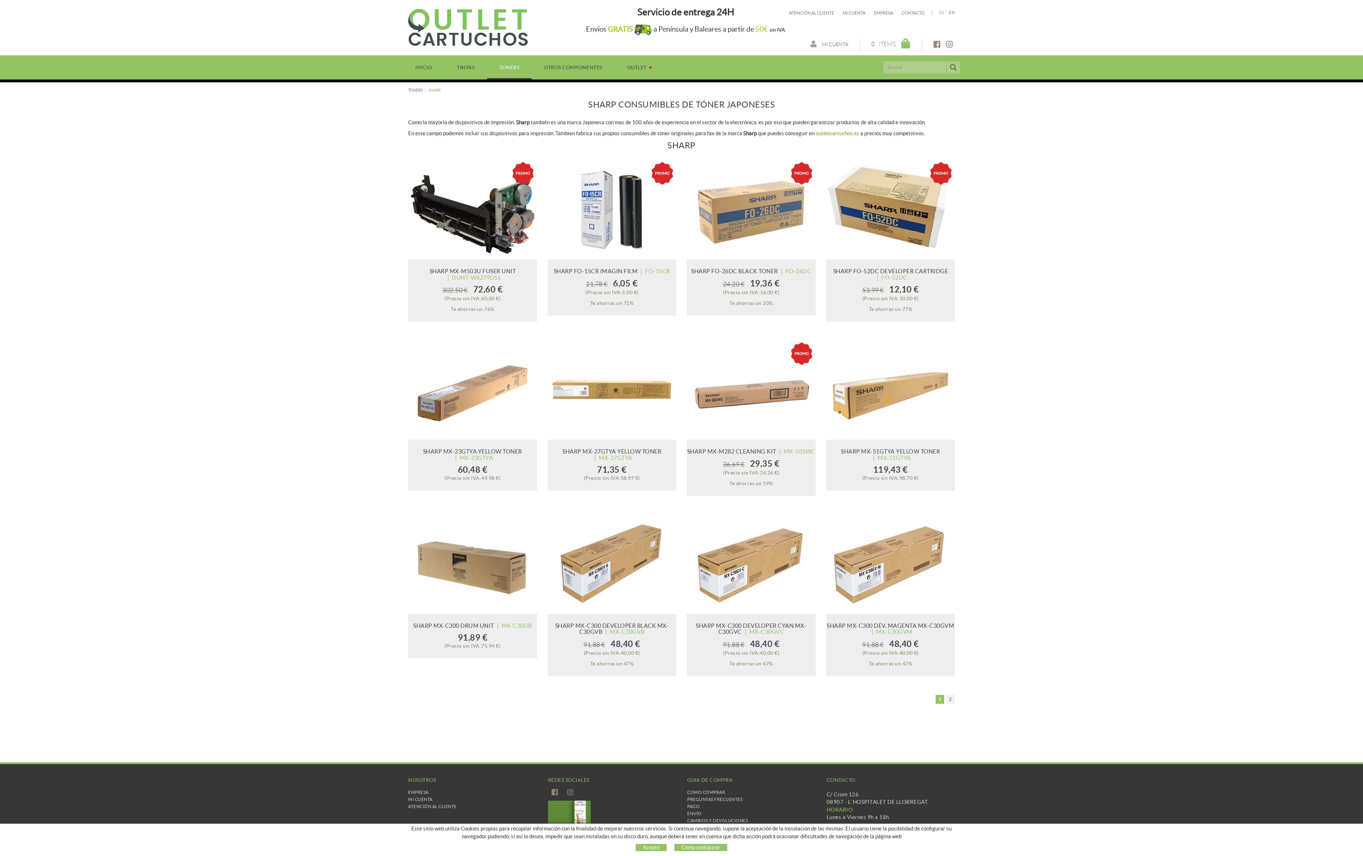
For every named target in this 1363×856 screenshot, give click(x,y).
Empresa (883, 13)
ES (941, 12)
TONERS (415, 90)
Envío (694, 813)
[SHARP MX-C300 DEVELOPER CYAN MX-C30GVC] (751, 564)
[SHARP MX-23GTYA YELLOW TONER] (472, 389)
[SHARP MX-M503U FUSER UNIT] (472, 209)
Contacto (913, 13)
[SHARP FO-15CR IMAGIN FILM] (612, 209)
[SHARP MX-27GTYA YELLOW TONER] (612, 389)
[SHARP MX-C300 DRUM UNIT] (472, 564)
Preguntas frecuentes (715, 799)
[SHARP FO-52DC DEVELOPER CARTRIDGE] (890, 209)
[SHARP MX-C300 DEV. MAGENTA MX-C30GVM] (890, 564)
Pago (693, 806)
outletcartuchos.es (837, 133)
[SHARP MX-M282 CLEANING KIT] (751, 389)
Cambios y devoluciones (717, 820)
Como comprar (706, 792)
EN (952, 12)
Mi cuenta (854, 13)
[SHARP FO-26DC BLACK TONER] (751, 209)
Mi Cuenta (420, 799)
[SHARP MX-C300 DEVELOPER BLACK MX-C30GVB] (612, 564)
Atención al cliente (811, 13)
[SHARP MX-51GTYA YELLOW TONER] (890, 389)
